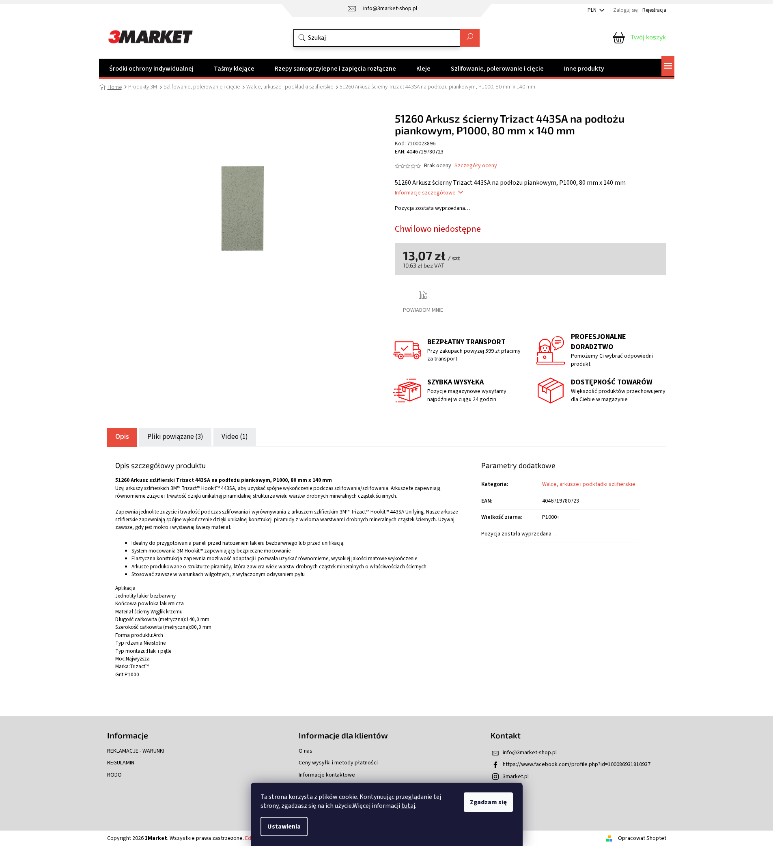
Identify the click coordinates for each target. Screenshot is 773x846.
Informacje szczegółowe (425, 193)
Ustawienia (284, 826)
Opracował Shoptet (642, 838)
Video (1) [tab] (235, 437)
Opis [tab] (122, 437)
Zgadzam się (488, 802)
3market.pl (516, 777)
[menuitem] (151, 68)
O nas (305, 751)
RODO (114, 775)
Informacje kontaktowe (327, 775)
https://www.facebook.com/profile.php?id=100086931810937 (576, 764)
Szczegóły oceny (475, 166)
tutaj (408, 805)
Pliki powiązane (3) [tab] (175, 437)
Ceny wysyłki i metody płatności (338, 763)
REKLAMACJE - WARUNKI (135, 751)
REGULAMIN (120, 763)
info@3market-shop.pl (530, 753)
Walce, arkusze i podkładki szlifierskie (588, 484)
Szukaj (470, 38)
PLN (593, 10)
